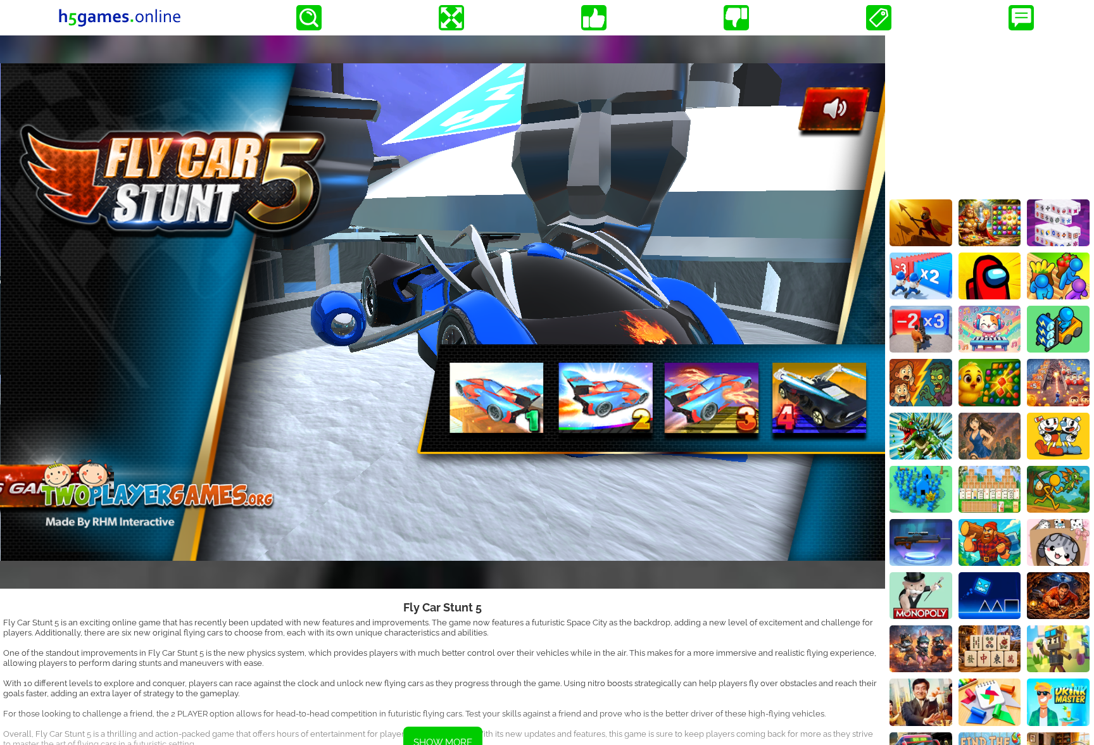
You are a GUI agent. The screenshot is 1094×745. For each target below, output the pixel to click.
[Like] (594, 17)
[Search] (309, 17)
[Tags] (878, 17)
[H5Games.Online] (119, 17)
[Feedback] (1021, 17)
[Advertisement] (989, 114)
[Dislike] (736, 17)
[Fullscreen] (451, 17)
